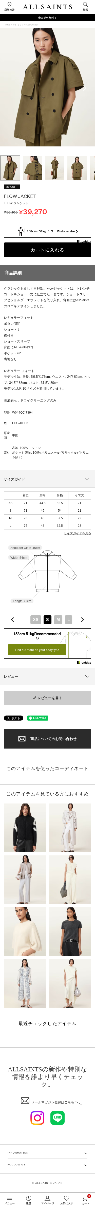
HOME (7, 25)
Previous (9, 88)
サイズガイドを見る (77, 533)
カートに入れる (47, 249)
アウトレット (18, 25)
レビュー (11, 676)
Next (86, 88)
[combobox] (47, 619)
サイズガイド (14, 479)
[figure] (13, 619)
